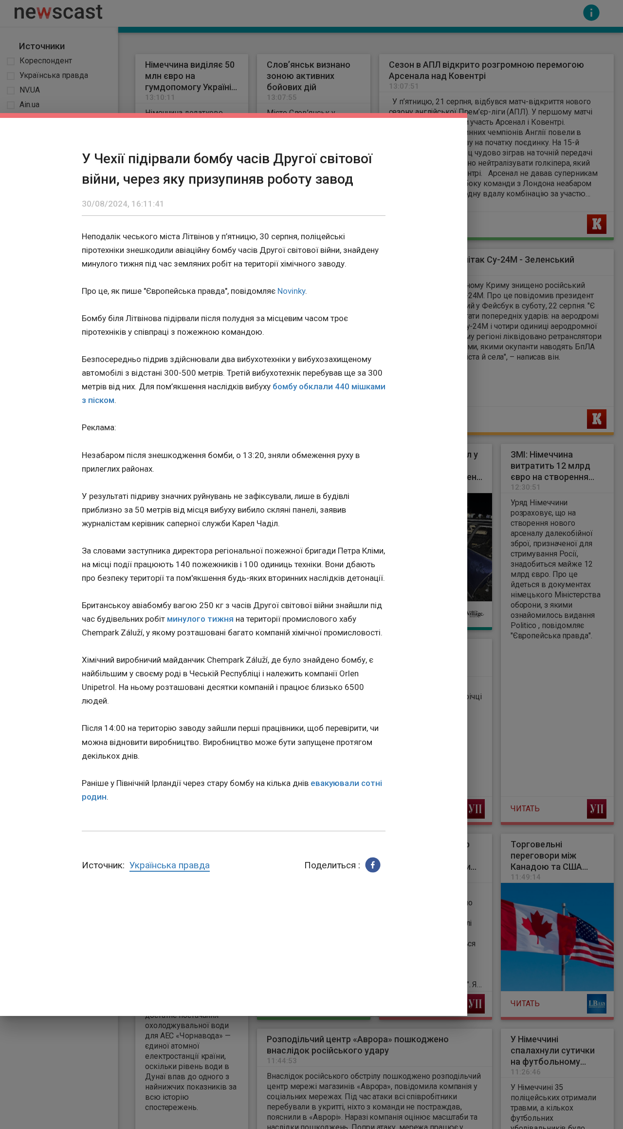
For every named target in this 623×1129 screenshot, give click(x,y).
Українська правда (169, 865)
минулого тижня (200, 619)
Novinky (291, 291)
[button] (373, 865)
